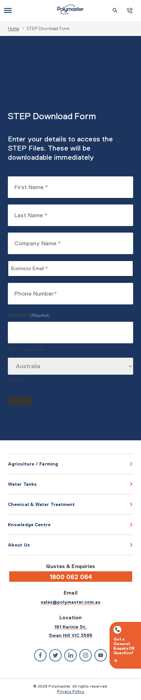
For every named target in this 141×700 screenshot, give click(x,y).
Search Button (115, 10)
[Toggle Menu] (8, 10)
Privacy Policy (70, 691)
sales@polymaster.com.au (70, 602)
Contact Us (130, 11)
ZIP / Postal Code (26, 349)
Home (13, 28)
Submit (20, 401)
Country (16, 380)
